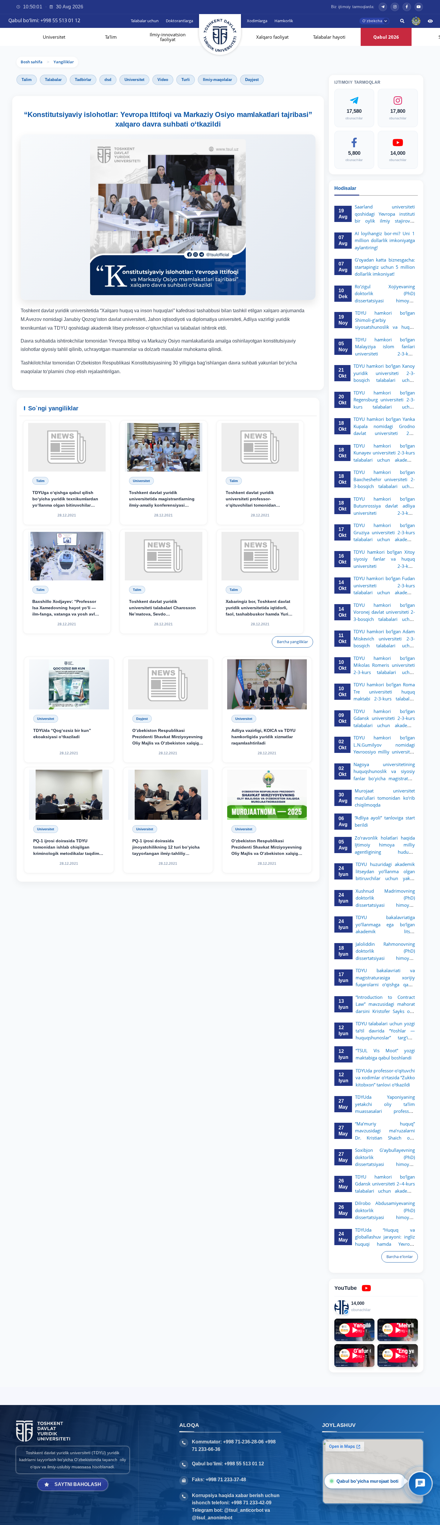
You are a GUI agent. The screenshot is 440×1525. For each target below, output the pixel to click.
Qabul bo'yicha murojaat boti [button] (366, 1481)
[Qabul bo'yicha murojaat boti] (420, 1483)
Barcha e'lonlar (399, 1256)
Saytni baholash (77, 1484)
